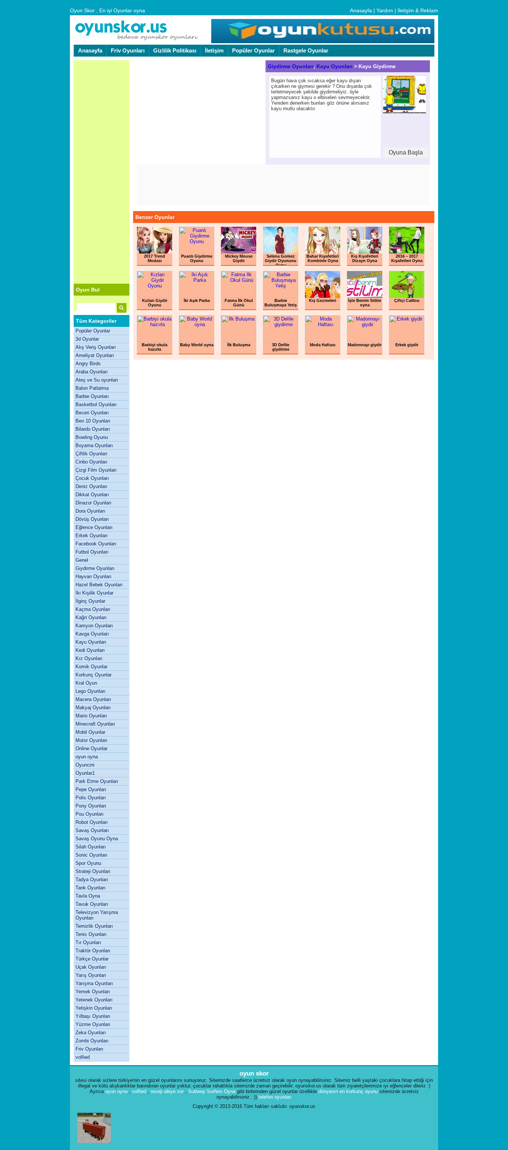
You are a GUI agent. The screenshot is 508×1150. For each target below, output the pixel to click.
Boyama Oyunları (94, 445)
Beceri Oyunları (92, 412)
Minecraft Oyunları (95, 724)
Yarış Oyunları (90, 975)
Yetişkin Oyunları (93, 1008)
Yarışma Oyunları (94, 983)
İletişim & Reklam (418, 10)
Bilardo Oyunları (92, 429)
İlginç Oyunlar (90, 601)
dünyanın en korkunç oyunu (348, 1091)
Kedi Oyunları (90, 650)
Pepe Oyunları (90, 789)
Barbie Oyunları (92, 396)
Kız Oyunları (89, 658)
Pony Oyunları (90, 806)
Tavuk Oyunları (91, 904)
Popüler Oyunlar (253, 50)
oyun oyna (86, 756)
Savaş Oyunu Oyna (96, 838)
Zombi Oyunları (92, 1041)
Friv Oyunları (128, 50)
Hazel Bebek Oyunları (99, 584)
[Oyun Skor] (137, 39)
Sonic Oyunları (91, 855)
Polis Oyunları (90, 797)
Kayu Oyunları (90, 642)
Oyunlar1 (85, 773)
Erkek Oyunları (91, 535)
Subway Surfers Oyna (211, 1091)
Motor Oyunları (91, 740)
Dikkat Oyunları (92, 494)
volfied (82, 1057)
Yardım (384, 10)
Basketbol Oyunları (96, 404)
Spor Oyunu (88, 863)
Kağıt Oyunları (91, 617)
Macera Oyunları (93, 699)
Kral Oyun (86, 683)
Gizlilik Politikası (174, 50)
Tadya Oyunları (91, 879)
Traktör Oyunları (92, 950)
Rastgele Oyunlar (305, 50)
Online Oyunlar (91, 748)
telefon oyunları (275, 1097)
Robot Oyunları (91, 822)
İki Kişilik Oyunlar (94, 593)
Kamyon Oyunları (94, 625)
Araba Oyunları (91, 372)
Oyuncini (84, 765)
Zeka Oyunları (90, 1032)
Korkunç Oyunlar (93, 675)
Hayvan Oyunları (93, 576)
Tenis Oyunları (91, 934)
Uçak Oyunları (90, 967)
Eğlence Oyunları (94, 527)
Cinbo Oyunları (91, 462)
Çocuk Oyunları (92, 478)
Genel (81, 560)
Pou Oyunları (89, 814)
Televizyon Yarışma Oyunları (96, 915)
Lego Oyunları (90, 691)
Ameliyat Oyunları (94, 355)
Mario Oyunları (91, 716)
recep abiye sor (167, 1091)
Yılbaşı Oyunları (92, 1016)
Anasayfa (361, 10)
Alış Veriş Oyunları (95, 347)
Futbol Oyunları (92, 552)
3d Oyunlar (87, 339)
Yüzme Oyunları (92, 1024)
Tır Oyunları (88, 942)
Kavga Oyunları (92, 634)
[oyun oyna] (321, 41)
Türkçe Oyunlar (92, 959)
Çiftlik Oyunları (91, 453)
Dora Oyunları (90, 511)
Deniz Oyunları (91, 486)
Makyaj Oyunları (93, 707)
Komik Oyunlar (91, 666)
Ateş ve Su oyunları (96, 380)
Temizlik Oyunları (94, 926)
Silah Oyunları (90, 847)
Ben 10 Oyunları (92, 421)
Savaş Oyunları (92, 830)
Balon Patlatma (92, 388)
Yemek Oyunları (92, 991)
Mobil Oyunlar (90, 732)
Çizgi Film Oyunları (96, 470)
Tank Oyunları (90, 888)
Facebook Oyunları (95, 544)
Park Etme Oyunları (96, 781)
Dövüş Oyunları (92, 519)
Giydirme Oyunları (95, 568)
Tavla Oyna (87, 896)
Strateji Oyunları (92, 871)
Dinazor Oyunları (93, 503)
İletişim (214, 50)
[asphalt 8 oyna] (94, 1144)
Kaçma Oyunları (92, 609)
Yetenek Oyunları (94, 1000)
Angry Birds (88, 363)
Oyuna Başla (406, 152)
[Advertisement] (101, 172)
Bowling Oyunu (91, 437)
